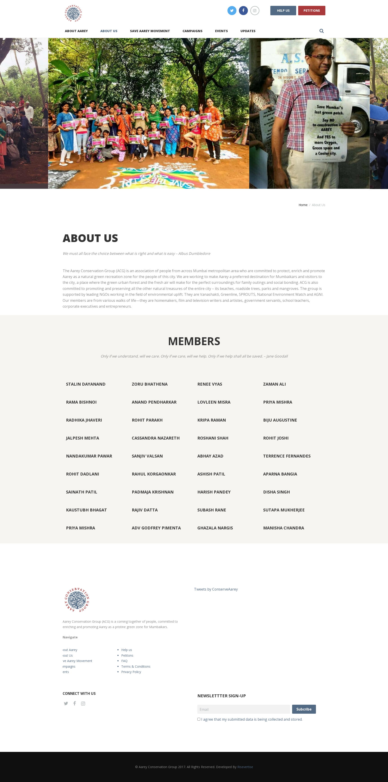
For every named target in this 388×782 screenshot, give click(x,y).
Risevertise (245, 767)
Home (303, 205)
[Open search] (321, 31)
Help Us (283, 10)
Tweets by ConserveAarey (216, 589)
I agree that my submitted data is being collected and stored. (251, 719)
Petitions (312, 10)
